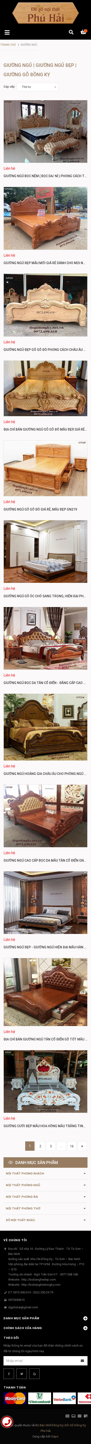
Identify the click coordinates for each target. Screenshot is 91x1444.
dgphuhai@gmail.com (23, 1307)
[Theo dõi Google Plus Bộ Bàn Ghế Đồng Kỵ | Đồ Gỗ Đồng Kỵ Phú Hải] (34, 1373)
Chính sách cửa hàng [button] (23, 1328)
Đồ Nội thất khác (20, 1220)
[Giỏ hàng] (84, 33)
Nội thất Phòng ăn (22, 1197)
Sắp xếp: (9, 86)
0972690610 (16, 1300)
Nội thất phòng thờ (23, 1208)
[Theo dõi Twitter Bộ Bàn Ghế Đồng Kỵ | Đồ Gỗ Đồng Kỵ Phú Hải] (21, 1373)
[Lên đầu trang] (78, 1421)
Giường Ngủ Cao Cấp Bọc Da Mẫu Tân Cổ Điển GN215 (46, 860)
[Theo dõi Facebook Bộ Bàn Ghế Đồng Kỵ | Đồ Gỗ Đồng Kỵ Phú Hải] (9, 1373)
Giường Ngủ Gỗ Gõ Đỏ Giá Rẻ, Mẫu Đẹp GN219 (40, 509)
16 (72, 1146)
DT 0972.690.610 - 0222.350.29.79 (30, 1292)
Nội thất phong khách (25, 1173)
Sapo (55, 1436)
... (61, 1146)
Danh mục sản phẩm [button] (21, 1318)
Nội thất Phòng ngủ (23, 1185)
